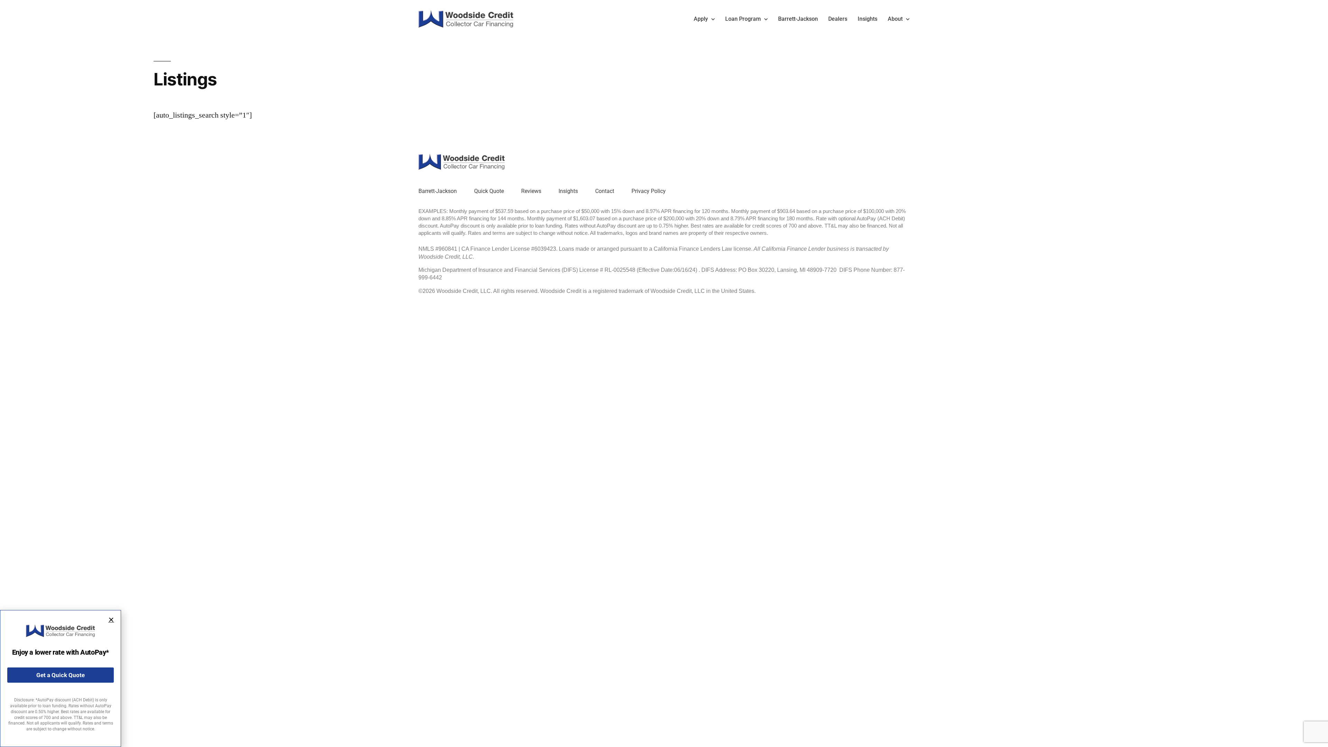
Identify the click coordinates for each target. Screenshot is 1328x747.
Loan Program (743, 19)
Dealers (837, 19)
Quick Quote (489, 191)
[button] (111, 620)
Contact (604, 191)
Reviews (531, 191)
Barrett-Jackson (798, 19)
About (895, 19)
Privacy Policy (648, 191)
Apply (701, 19)
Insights (867, 19)
